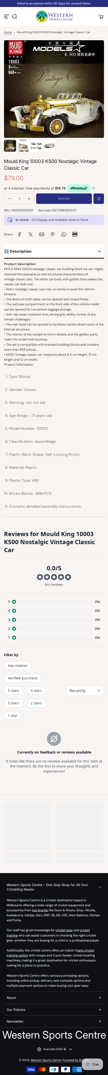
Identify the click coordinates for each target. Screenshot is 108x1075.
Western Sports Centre (46, 1060)
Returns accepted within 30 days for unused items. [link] (54, 3)
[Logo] (54, 16)
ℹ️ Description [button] (17, 251)
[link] (19, 234)
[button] (14, 16)
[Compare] (98, 198)
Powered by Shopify (76, 1060)
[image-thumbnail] (10, 146)
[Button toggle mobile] (7, 16)
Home (8, 32)
